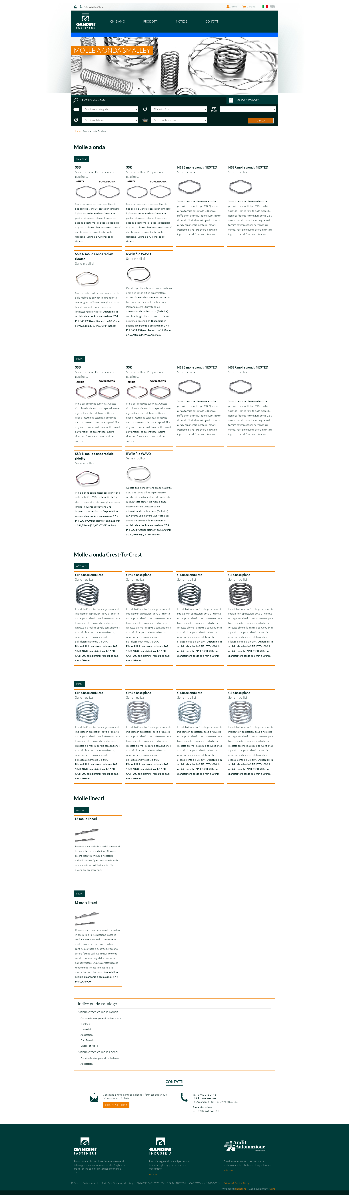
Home (77, 131)
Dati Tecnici (87, 1040)
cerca (261, 120)
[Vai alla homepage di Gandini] (86, 15)
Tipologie (85, 1023)
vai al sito (154, 1174)
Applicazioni (87, 1034)
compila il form (116, 1105)
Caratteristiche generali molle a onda (101, 1018)
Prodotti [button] (150, 21)
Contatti (212, 21)
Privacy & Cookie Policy (236, 1183)
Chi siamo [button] (117, 21)
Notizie (181, 21)
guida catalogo (248, 100)
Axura (272, 1188)
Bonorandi (241, 1188)
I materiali (86, 1029)
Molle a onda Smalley (112, 50)
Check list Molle (89, 1045)
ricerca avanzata (94, 100)
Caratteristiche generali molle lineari (100, 1058)
